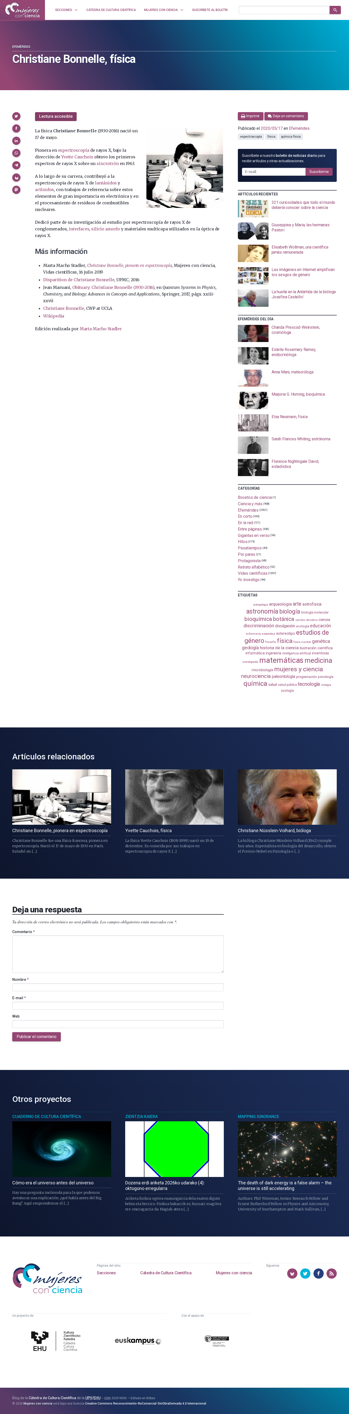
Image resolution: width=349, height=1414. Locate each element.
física (271, 136)
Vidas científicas (252, 573)
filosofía (270, 642)
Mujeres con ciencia (234, 1272)
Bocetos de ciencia (255, 497)
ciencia (324, 619)
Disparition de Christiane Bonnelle (78, 279)
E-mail (19, 998)
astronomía (262, 611)
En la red (245, 522)
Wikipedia (53, 316)
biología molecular (315, 612)
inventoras (320, 653)
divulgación (285, 625)
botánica (283, 619)
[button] (16, 116)
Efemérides (21, 47)
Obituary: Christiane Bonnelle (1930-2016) (113, 287)
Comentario (23, 932)
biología (289, 611)
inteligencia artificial (296, 653)
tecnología (309, 684)
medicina (318, 660)
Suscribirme (319, 172)
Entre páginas (250, 529)
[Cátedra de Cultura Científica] (57, 1341)
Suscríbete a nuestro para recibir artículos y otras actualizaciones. (283, 158)
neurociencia (256, 676)
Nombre (20, 979)
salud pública (287, 685)
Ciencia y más (250, 503)
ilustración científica (316, 648)
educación (320, 625)
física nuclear (302, 642)
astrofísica (312, 604)
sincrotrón (108, 163)
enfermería (253, 633)
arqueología (280, 604)
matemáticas (281, 660)
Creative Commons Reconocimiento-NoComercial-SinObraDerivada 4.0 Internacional (145, 1403)
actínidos (44, 189)
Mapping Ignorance (258, 1116)
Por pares (246, 554)
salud (272, 684)
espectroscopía (73, 150)
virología (326, 685)
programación (306, 677)
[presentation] (287, 208)
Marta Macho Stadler (101, 328)
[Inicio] (22, 10)
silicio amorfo (105, 228)
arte (297, 604)
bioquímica (258, 619)
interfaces (79, 228)
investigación (250, 662)
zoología (287, 690)
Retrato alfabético (254, 566)
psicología (325, 677)
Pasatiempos (250, 548)
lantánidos (106, 182)
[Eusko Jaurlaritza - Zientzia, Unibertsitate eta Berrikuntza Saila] (216, 1341)
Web (15, 1016)
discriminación (258, 626)
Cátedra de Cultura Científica (165, 1272)
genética (321, 641)
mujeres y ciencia (298, 669)
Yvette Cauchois (77, 156)
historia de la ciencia (279, 647)
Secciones (106, 1272)
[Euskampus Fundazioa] (138, 1341)
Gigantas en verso (254, 535)
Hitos (243, 541)
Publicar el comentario (36, 1036)
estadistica (268, 633)
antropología (260, 604)
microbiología (262, 670)
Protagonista (249, 560)
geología (250, 647)
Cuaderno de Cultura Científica (46, 1116)
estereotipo (285, 633)
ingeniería (273, 653)
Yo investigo (249, 579)
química (255, 683)
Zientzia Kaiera (141, 1116)
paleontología (283, 676)
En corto (245, 516)
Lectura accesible (56, 116)
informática (255, 653)
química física (291, 136)
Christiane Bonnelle (63, 308)
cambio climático (306, 620)
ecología (302, 626)
